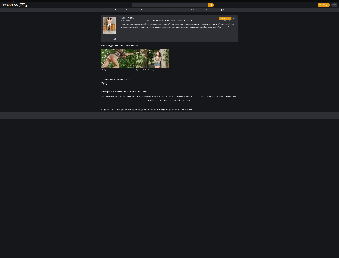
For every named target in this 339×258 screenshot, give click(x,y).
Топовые (143, 10)
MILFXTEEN (6, 1)
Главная (115, 10)
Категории (178, 10)
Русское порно (16, 1)
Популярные (160, 10)
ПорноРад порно (28, 1)
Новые (128, 10)
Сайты (193, 10)
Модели (208, 10)
